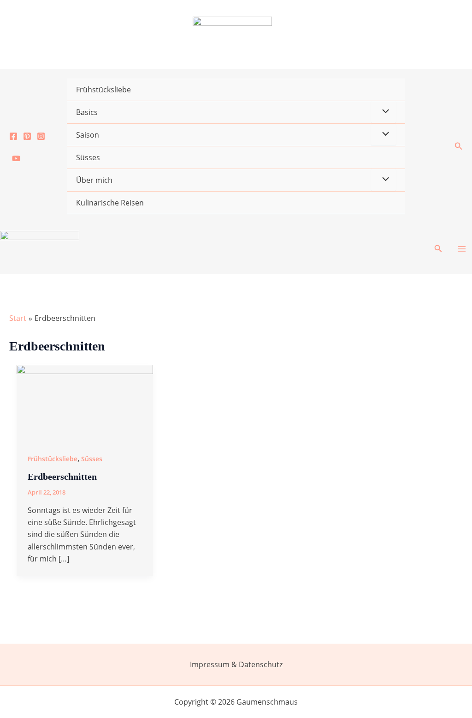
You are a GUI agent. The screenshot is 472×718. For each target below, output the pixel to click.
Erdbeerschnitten (62, 476)
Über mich (94, 180)
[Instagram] (41, 136)
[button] (458, 146)
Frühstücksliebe (103, 89)
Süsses (88, 157)
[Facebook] (13, 136)
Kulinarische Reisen (110, 203)
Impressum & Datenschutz (236, 664)
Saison (87, 135)
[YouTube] (16, 158)
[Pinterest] (27, 136)
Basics (87, 112)
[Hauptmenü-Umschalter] (462, 249)
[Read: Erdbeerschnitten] (85, 402)
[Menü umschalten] (383, 112)
